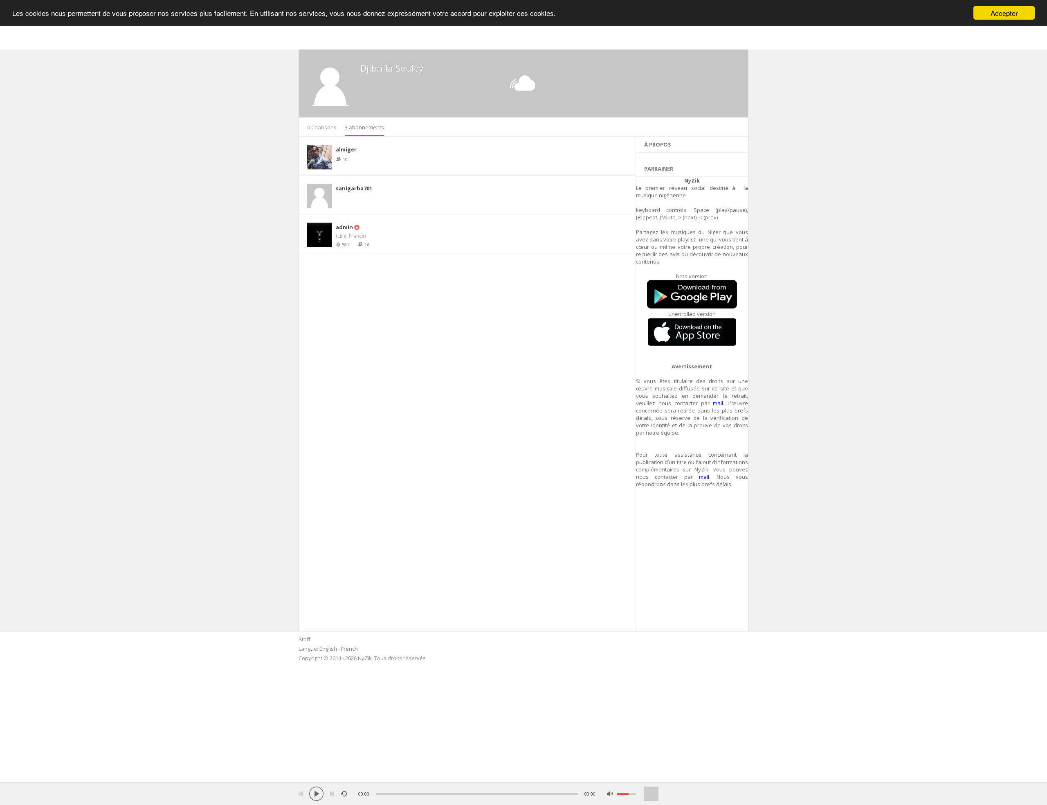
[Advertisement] (692, 564)
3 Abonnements (364, 127)
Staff (304, 639)
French (349, 648)
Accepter (1004, 13)
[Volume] (626, 794)
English (328, 648)
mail (718, 403)
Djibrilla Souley (391, 68)
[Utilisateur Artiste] (356, 227)
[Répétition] (344, 794)
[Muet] (610, 794)
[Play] (316, 794)
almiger (346, 149)
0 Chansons (322, 127)
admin (344, 227)
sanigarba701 (354, 188)
